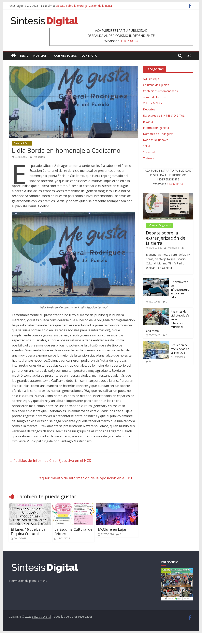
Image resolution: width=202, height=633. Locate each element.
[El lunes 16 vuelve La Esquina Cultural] (30, 505)
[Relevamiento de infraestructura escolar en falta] (156, 280)
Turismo (148, 158)
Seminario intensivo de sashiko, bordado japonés (87, 5)
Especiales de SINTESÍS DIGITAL (163, 115)
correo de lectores (154, 97)
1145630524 (129, 41)
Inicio (24, 55)
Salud (146, 146)
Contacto (89, 55)
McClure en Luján (112, 529)
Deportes (149, 109)
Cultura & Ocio (22, 143)
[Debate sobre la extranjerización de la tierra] (168, 195)
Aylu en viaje (151, 79)
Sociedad (149, 152)
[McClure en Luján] (117, 505)
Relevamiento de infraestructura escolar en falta (180, 289)
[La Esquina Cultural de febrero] (73, 505)
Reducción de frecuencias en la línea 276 (180, 349)
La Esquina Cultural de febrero (73, 531)
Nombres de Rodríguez (158, 134)
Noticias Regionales (155, 140)
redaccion (39, 157)
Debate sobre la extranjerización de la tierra (165, 238)
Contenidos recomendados (160, 91)
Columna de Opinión (156, 85)
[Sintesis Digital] (13, 55)
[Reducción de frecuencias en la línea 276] (156, 343)
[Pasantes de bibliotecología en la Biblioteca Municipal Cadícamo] (156, 310)
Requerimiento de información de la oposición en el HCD (87, 478)
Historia (148, 121)
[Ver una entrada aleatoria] (188, 55)
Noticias (39, 55)
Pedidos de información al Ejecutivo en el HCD (50, 460)
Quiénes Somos (65, 55)
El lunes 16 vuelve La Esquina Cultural (28, 531)
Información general (156, 128)
